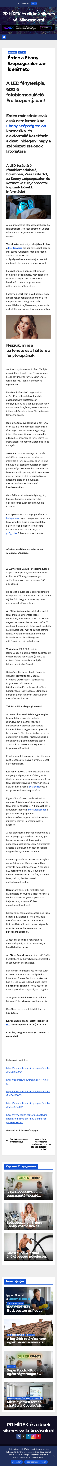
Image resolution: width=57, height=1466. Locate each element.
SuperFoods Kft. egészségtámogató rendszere (22, 1195)
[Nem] (53, 1455)
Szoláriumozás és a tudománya (19, 1140)
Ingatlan (31, 1335)
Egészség (12, 52)
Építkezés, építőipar (16, 1335)
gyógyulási (11, 533)
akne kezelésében (37, 809)
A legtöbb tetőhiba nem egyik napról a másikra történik (26, 1342)
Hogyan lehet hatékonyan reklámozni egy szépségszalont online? (39, 1144)
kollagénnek (12, 518)
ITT (8, 1024)
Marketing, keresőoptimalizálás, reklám (25, 1398)
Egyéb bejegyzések (15, 1303)
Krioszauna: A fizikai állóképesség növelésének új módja (28, 1256)
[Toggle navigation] (31, 37)
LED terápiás (15, 248)
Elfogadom (16, 1462)
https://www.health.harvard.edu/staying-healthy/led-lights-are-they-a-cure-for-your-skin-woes (27, 1119)
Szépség (22, 52)
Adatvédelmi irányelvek (36, 1462)
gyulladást (34, 786)
